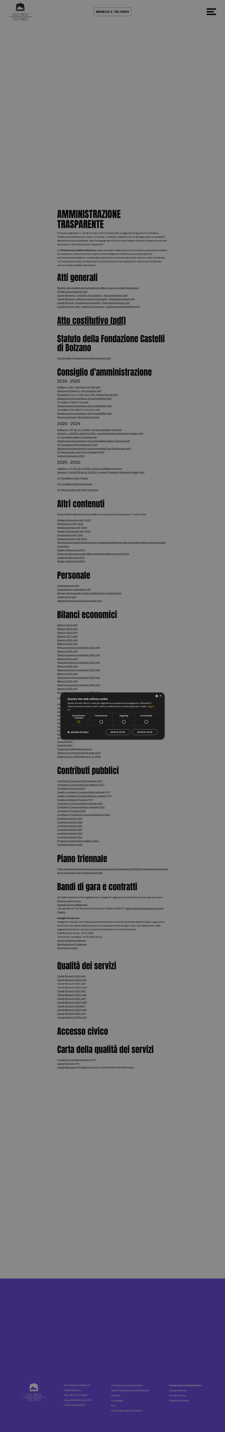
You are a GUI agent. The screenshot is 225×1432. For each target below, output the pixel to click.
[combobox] (156, 696)
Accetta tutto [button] (144, 732)
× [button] (160, 696)
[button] (78, 732)
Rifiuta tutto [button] (118, 732)
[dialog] (112, 716)
